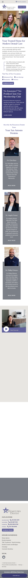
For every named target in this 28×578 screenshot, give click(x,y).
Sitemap (20, 564)
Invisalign (4, 547)
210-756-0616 (8, 399)
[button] (3, 557)
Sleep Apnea (5, 538)
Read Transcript (14, 330)
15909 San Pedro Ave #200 (10, 475)
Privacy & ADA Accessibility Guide (9, 564)
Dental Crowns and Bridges (10, 544)
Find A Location (21, 2)
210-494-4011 (20, 394)
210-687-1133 (15, 396)
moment (4, 377)
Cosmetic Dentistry (7, 549)
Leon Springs (19, 77)
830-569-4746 (11, 397)
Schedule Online (22, 7)
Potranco (15, 79)
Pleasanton (6, 79)
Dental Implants (6, 540)
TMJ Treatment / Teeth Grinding (11, 542)
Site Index (4, 566)
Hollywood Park (8, 77)
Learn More (8, 115)
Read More (11, 185)
